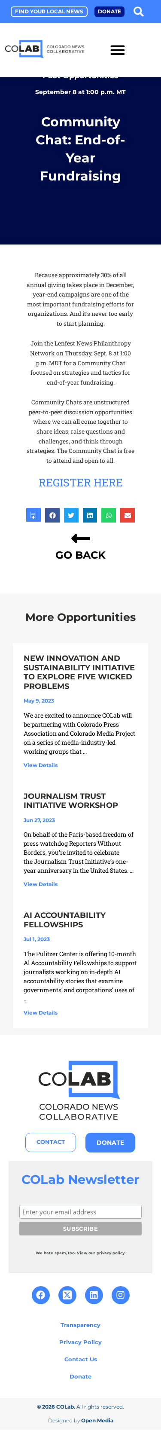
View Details (41, 765)
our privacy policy (106, 1252)
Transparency (80, 1324)
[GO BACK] (80, 538)
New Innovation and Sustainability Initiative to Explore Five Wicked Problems (79, 672)
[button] (138, 11)
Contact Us (80, 1359)
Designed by (80, 1420)
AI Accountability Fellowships (65, 920)
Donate (80, 1376)
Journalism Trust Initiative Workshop (71, 801)
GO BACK (80, 555)
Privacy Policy (80, 1342)
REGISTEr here (81, 482)
